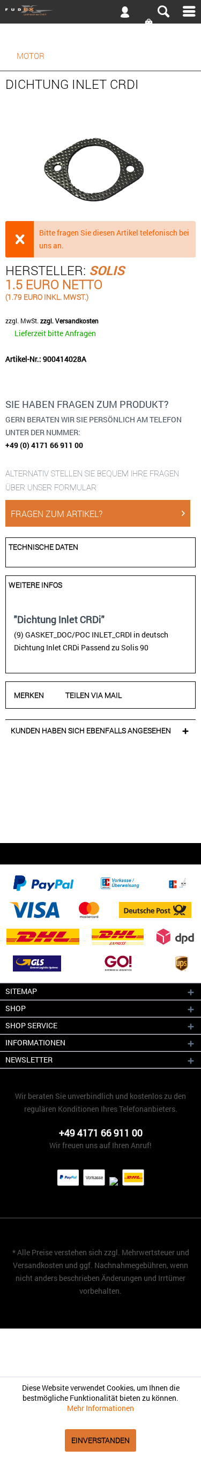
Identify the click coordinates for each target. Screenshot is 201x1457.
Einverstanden (100, 1440)
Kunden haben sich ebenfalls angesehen (91, 730)
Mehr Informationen (100, 1408)
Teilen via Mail (93, 695)
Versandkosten (38, 1265)
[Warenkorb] (150, 23)
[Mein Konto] (120, 14)
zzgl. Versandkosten (69, 320)
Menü (189, 11)
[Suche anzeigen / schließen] (163, 11)
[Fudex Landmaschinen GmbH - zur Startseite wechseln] (29, 10)
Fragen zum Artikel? (56, 513)
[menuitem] (100, 11)
